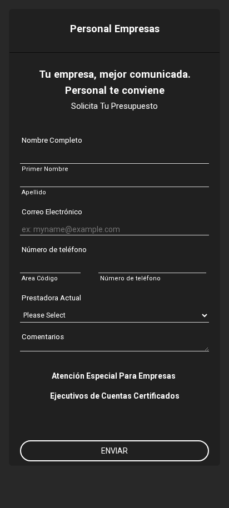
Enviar (114, 450)
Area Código (40, 278)
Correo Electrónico (52, 212)
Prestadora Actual (51, 298)
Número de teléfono (54, 249)
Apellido (34, 192)
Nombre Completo (52, 140)
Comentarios (43, 337)
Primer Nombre (45, 169)
